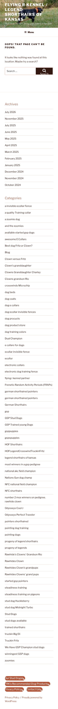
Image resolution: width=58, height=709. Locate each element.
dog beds (10, 292)
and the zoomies (14, 226)
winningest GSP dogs (17, 653)
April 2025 (11, 145)
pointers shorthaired (16, 521)
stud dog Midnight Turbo (19, 607)
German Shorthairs (16, 404)
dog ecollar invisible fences (20, 312)
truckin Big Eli (12, 634)
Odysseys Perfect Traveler (20, 514)
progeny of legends (16, 547)
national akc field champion (20, 471)
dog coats (10, 298)
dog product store (15, 325)
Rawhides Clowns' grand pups (22, 574)
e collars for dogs (14, 345)
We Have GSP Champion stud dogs (24, 647)
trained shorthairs (15, 627)
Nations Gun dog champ (18, 477)
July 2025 (10, 125)
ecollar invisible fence (17, 351)
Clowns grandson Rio (17, 278)
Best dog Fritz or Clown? (18, 245)
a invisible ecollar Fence (18, 206)
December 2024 (14, 171)
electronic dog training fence (21, 371)
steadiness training (16, 587)
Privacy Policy (12, 697)
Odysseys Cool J (14, 508)
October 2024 (13, 185)
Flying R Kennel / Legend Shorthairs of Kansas (26, 12)
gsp (7, 411)
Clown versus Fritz (15, 259)
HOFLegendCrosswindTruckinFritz (24, 451)
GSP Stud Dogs (13, 418)
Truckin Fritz (12, 640)
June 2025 (11, 132)
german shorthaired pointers (21, 391)
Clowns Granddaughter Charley (23, 272)
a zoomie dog (12, 219)
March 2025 (12, 151)
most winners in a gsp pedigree (22, 464)
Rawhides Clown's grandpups (21, 567)
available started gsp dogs (19, 232)
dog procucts (12, 318)
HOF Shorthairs (13, 444)
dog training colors (15, 331)
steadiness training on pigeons (22, 594)
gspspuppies (12, 437)
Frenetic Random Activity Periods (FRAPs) (28, 384)
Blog (7, 252)
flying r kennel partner (17, 378)
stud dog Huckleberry (17, 600)
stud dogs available (16, 620)
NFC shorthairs (13, 490)
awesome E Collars (15, 239)
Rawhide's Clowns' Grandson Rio (23, 554)
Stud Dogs (11, 614)
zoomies (10, 660)
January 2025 (12, 165)
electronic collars (14, 365)
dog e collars (12, 305)
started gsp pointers (16, 581)
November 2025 (14, 118)
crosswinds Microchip (17, 285)
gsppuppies (11, 431)
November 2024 (14, 178)
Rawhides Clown (14, 561)
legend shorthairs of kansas (20, 457)
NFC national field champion (21, 484)
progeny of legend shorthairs (21, 541)
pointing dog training (17, 528)
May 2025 (10, 138)
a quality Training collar (18, 212)
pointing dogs (12, 534)
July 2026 (10, 112)
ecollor (9, 358)
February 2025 (13, 158)
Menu (31, 32)
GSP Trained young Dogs (19, 424)
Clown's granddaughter (18, 265)
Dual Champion (13, 338)
